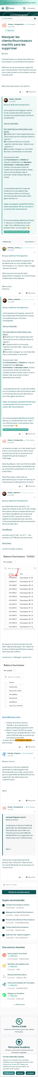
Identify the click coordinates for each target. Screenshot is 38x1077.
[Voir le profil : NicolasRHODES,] (4, 984)
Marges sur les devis (15, 993)
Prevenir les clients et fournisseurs (20, 920)
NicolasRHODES (22, 988)
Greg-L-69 (20, 999)
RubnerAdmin (24, 959)
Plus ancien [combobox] (30, 242)
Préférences (9, 1073)
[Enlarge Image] (19, 591)
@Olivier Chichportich (20, 105)
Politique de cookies (10, 1064)
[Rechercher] (24, 8)
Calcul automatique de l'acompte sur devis (20, 983)
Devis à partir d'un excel (17, 953)
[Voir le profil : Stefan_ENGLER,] (6, 100)
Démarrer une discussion (19, 892)
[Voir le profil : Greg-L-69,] (4, 995)
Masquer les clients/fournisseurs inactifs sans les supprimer (19, 912)
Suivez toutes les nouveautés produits (20, 2)
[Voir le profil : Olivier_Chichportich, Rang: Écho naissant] (4, 25)
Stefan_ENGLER (15, 99)
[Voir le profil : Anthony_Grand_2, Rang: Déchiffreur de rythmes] (4, 249)
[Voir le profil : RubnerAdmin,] (4, 955)
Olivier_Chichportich (16, 24)
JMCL (18, 969)
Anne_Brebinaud (21, 937)
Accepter (30, 1073)
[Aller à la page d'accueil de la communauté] (10, 8)
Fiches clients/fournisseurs (17, 927)
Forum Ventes (8, 18)
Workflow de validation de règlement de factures (18, 964)
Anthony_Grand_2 (14, 248)
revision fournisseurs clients (17, 905)
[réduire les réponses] (19, 246)
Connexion (31, 8)
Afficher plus (20, 1004)
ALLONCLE (20, 907)
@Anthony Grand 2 (26, 418)
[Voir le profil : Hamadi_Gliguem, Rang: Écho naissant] (4, 754)
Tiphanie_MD (20, 930)
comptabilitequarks (22, 922)
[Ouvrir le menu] (34, 18)
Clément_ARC (21, 977)
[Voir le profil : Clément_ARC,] (4, 976)
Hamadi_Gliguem (13, 753)
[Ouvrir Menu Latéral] (3, 8)
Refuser (20, 1073)
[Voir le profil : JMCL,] (4, 966)
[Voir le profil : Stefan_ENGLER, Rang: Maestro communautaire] (5, 300)
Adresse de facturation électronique (16, 975)
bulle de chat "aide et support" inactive (18, 935)
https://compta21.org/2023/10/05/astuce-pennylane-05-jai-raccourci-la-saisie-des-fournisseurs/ (19, 206)
